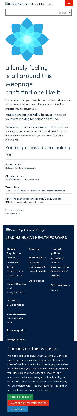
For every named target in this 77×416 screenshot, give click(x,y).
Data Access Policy (60, 267)
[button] (69, 3)
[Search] (69, 12)
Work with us (37, 257)
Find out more (18, 408)
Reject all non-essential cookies (28, 402)
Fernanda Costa (14, 210)
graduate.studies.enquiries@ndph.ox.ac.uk (16, 318)
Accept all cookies (20, 396)
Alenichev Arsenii (15, 175)
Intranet (55, 290)
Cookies (55, 262)
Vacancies (34, 262)
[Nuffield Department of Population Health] (29, 2)
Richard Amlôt (13, 164)
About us (34, 248)
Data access (36, 280)
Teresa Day (12, 187)
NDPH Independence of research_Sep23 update (33, 198)
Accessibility (57, 258)
